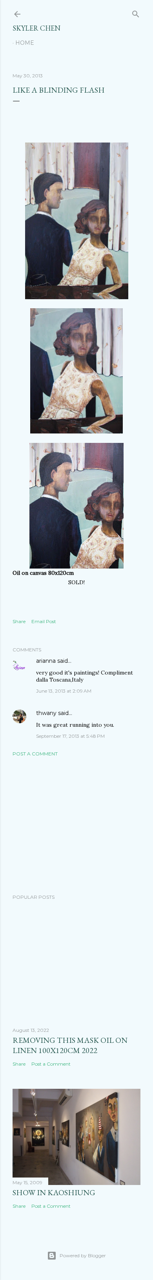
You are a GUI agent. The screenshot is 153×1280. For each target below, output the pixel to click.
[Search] (135, 12)
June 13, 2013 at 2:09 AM (63, 691)
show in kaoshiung (54, 1192)
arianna (46, 660)
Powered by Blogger (83, 1255)
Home (24, 42)
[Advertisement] (76, 825)
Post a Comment (35, 754)
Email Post (43, 621)
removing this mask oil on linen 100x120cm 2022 (70, 1045)
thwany (46, 713)
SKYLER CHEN (36, 28)
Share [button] (19, 621)
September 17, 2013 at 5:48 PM (70, 736)
